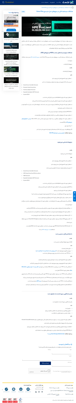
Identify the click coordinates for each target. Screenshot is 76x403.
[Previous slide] (30, 389)
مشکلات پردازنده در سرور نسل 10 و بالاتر (11, 40)
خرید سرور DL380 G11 (53, 388)
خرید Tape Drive (68, 394)
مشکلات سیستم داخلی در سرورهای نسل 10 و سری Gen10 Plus (55, 8)
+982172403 (39, 387)
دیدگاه (49, 349)
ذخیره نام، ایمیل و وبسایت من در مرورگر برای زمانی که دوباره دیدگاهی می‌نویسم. (61, 372)
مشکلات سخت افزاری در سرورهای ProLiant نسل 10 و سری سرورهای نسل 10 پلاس (11, 86)
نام (70, 349)
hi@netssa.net (38, 389)
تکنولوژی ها (52, 2)
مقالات (23, 12)
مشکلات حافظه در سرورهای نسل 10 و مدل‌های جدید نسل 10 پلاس (11, 74)
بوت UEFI (39, 281)
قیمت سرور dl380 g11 (46, 230)
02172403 (10, 2)
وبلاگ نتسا (58, 2)
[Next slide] (2, 389)
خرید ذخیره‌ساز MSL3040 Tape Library (65, 391)
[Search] (3, 2)
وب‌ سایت (69, 362)
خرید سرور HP (69, 388)
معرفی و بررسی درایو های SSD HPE (57, 133)
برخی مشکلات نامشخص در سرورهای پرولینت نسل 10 (11, 51)
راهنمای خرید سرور (54, 390)
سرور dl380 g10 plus (35, 57)
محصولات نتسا (45, 2)
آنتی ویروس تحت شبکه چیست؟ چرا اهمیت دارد (46, 251)
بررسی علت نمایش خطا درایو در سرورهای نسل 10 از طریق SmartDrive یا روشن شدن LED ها (11, 63)
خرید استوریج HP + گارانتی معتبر (52, 395)
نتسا (70, 8)
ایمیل (70, 356)
